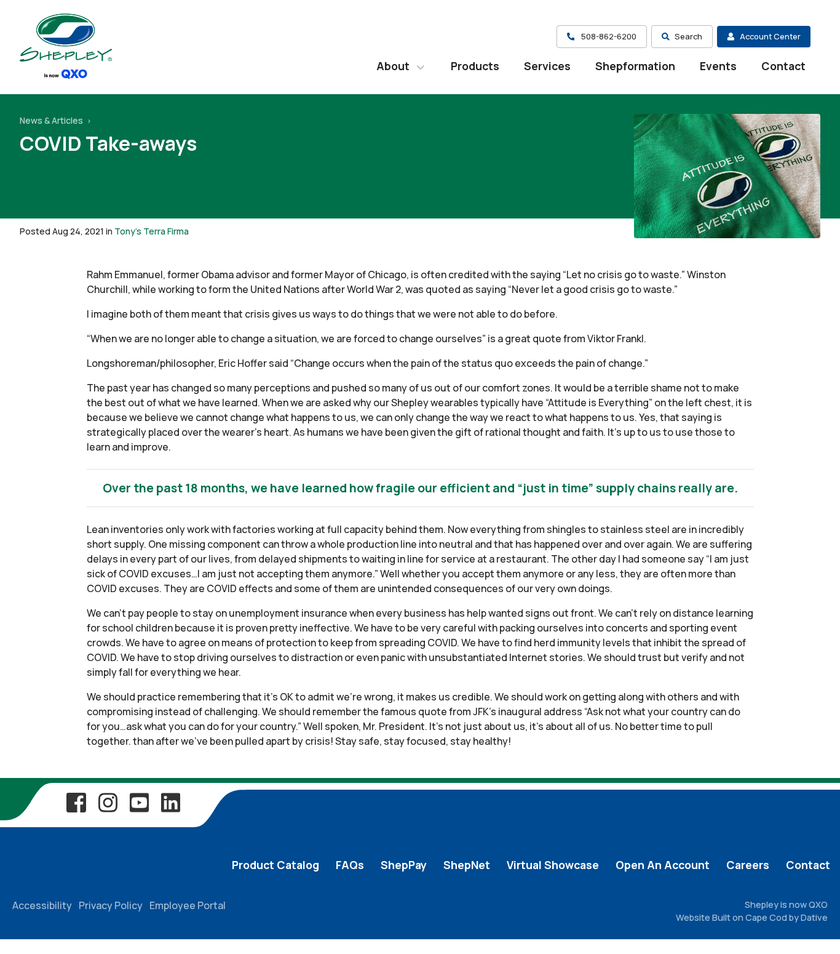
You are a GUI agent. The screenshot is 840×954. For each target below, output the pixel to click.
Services (547, 65)
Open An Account (663, 864)
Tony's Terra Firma (151, 231)
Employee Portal (187, 905)
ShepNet (466, 864)
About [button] (394, 65)
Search (688, 36)
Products (475, 65)
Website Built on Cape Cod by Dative (752, 917)
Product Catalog (275, 864)
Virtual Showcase (553, 864)
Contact (783, 65)
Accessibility (42, 905)
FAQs (350, 864)
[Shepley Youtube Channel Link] (139, 802)
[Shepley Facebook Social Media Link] (76, 802)
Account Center (770, 36)
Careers (747, 864)
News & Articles (52, 120)
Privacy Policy (111, 905)
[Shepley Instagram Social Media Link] (107, 802)
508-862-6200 (607, 36)
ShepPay (404, 864)
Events (718, 65)
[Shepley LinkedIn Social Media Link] (170, 802)
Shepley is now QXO (786, 904)
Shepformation (635, 65)
